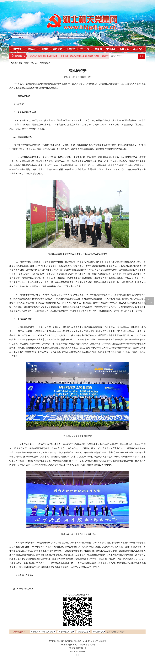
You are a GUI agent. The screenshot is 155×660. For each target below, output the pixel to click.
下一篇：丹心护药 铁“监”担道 (21, 589)
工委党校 (97, 49)
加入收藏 (86, 641)
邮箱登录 (103, 641)
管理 (77, 655)
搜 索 (142, 56)
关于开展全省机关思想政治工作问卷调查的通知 (65, 56)
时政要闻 (44, 49)
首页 (26, 63)
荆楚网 (82, 651)
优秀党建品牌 (44, 63)
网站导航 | (78, 641)
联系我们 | (69, 641)
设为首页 (94, 641)
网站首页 (17, 49)
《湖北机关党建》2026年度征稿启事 (27, 56)
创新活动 (124, 49)
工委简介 (30, 49)
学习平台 (137, 49)
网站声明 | (61, 641)
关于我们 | (52, 641)
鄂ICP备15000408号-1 (77, 648)
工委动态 (70, 49)
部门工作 (84, 49)
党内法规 (57, 49)
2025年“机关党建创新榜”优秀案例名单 (102, 56)
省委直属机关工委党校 (116, 632)
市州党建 (111, 49)
